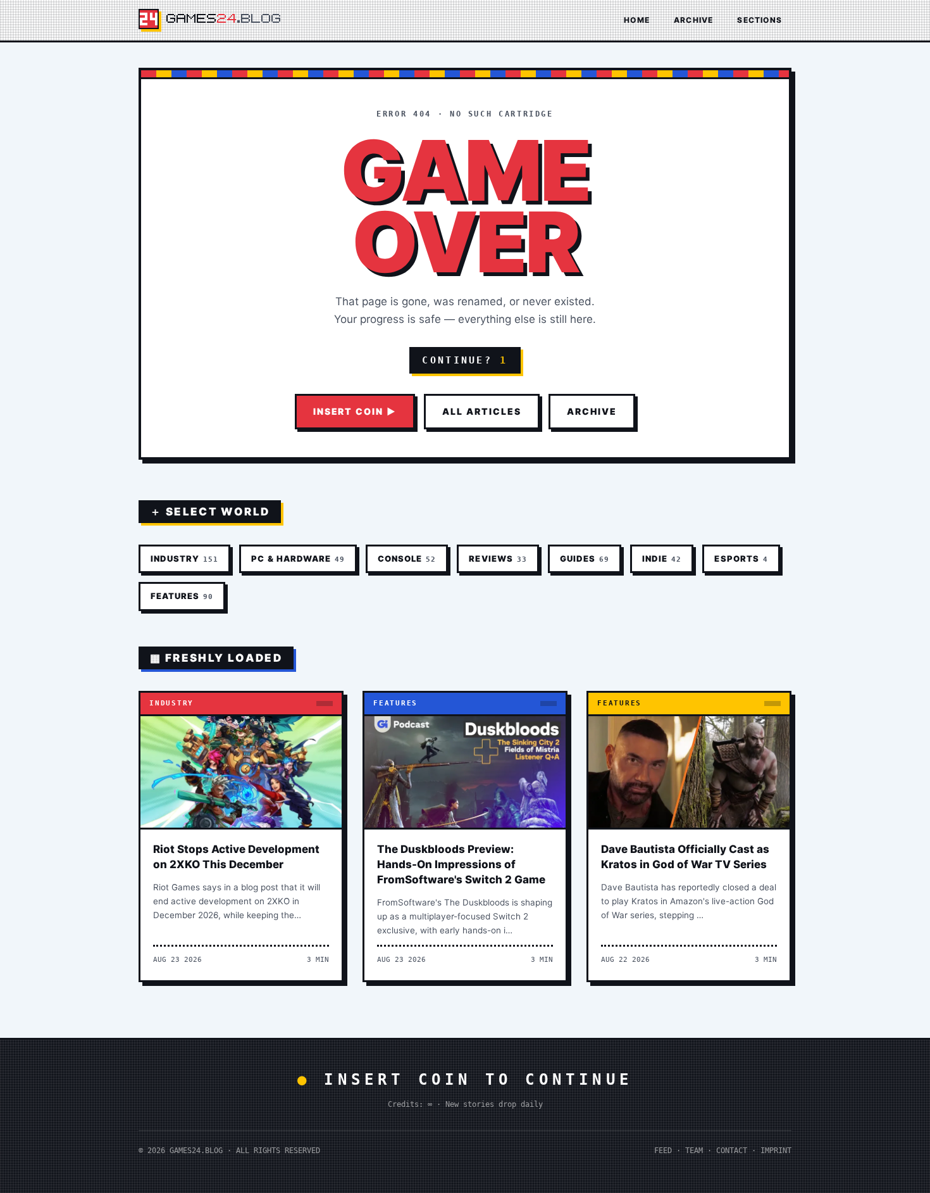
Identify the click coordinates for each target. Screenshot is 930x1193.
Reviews (497, 558)
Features (182, 596)
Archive (693, 20)
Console (407, 558)
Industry (184, 558)
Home (637, 20)
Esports (740, 558)
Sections (759, 20)
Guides (584, 558)
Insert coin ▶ (355, 411)
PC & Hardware (298, 558)
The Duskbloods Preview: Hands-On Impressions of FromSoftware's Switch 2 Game (461, 864)
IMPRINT (775, 1150)
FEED (663, 1150)
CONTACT (731, 1150)
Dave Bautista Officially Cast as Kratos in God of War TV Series (685, 857)
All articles (481, 411)
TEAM (694, 1150)
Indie (661, 558)
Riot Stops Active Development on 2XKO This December (236, 857)
